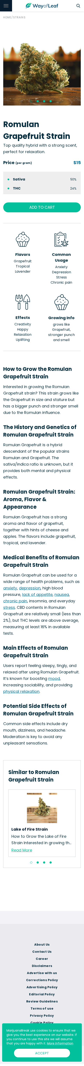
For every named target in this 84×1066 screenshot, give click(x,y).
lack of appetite (37, 594)
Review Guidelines (42, 1001)
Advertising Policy (42, 987)
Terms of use (42, 1008)
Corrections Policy (42, 980)
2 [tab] (38, 101)
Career (42, 959)
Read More (21, 850)
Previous (5, 823)
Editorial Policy (42, 994)
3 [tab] (44, 101)
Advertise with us (42, 973)
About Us (42, 944)
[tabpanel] (42, 67)
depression (29, 588)
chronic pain (15, 601)
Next (79, 823)
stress (9, 607)
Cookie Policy (42, 1023)
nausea (61, 594)
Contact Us (41, 951)
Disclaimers (42, 966)
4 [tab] (51, 101)
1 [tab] (31, 101)
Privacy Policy (42, 1015)
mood (54, 678)
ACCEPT (42, 1053)
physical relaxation (21, 691)
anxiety (10, 588)
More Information (60, 1043)
